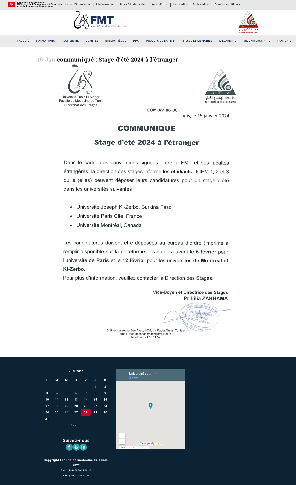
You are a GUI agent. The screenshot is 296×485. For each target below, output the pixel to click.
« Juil (74, 424)
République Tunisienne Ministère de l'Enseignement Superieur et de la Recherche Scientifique (39, 4)
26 (66, 412)
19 (66, 406)
